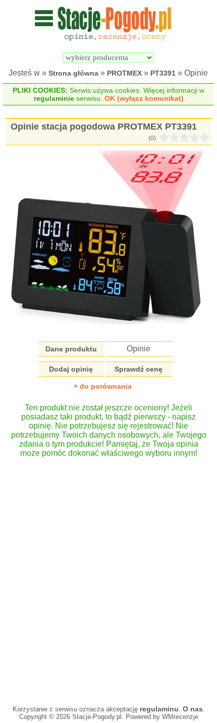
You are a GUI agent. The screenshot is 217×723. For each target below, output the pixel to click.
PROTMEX (124, 73)
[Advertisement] (108, 576)
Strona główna (73, 73)
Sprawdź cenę (138, 369)
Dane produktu (71, 349)
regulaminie (54, 98)
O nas (193, 709)
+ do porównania (103, 386)
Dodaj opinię (71, 369)
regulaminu (159, 709)
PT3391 (163, 73)
